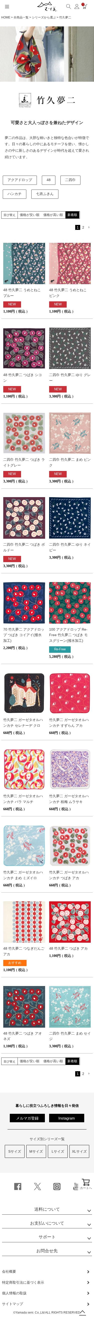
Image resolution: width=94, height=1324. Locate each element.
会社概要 (9, 1271)
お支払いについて (47, 1223)
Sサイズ (14, 1151)
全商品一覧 (21, 17)
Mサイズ (36, 1151)
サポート (47, 1237)
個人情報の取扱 (14, 1293)
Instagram (66, 1118)
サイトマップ (12, 1304)
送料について (47, 1209)
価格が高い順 (53, 215)
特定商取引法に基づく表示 (23, 1282)
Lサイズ (58, 1151)
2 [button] (83, 227)
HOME (5, 17)
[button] (89, 227)
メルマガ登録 (27, 1118)
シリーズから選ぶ (44, 17)
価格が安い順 (29, 215)
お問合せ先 (47, 1251)
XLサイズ (79, 1151)
